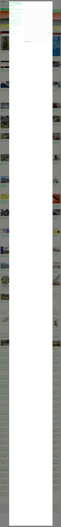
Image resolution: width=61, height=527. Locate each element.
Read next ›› (50, 33)
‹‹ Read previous (12, 33)
